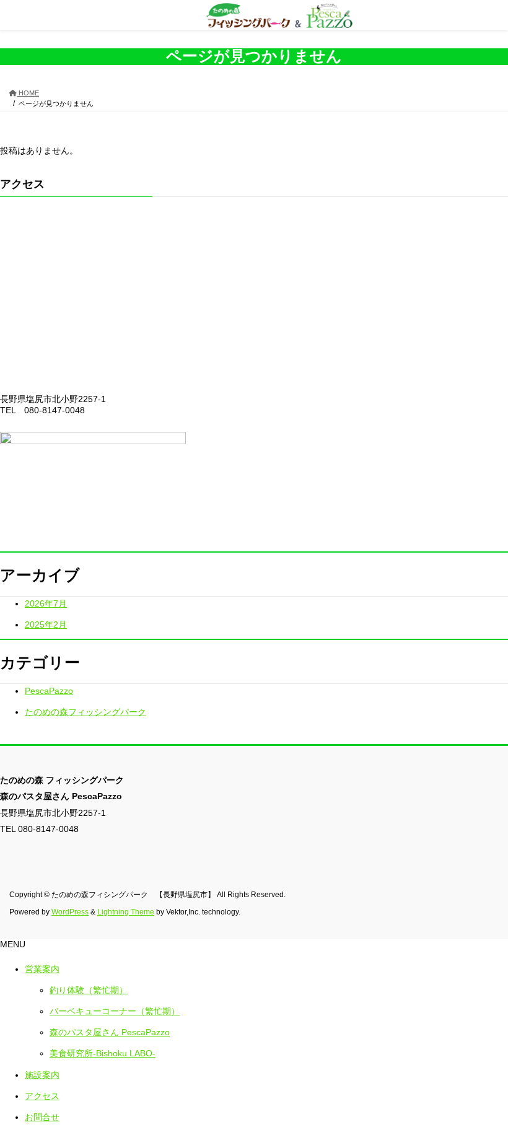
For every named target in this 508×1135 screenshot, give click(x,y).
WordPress (70, 912)
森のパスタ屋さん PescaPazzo (110, 1032)
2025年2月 (46, 624)
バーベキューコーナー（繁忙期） (115, 1011)
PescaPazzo (49, 691)
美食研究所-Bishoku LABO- (102, 1053)
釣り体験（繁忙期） (89, 990)
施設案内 (42, 1075)
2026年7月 (46, 603)
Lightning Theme (125, 912)
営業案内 (42, 969)
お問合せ (42, 1117)
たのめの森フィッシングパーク (85, 712)
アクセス (42, 1096)
